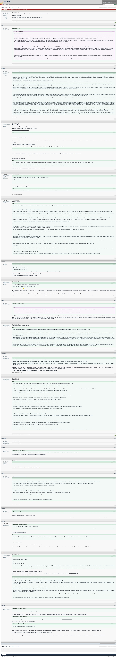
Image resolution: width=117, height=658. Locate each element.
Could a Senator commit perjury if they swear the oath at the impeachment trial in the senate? (24, 275)
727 (15, 7)
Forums (2, 4)
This (12, 186)
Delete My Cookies (9, 656)
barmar (3, 261)
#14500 (115, 605)
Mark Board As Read (14, 656)
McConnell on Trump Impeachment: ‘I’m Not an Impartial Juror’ (20, 130)
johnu (3, 300)
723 (9, 7)
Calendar (8, 4)
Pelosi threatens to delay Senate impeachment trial (18, 158)
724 (10, 7)
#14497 (115, 508)
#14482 (115, 25)
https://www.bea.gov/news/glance (73, 573)
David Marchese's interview (17, 325)
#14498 (115, 521)
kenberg (3, 521)
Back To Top (2, 656)
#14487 (115, 261)
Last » (18, 7)
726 (13, 7)
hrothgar (3, 68)
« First (6, 7)
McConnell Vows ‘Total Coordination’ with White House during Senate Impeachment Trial (23, 144)
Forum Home (5, 656)
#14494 (115, 447)
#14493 (115, 438)
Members (5, 4)
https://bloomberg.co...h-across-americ (18, 33)
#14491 (115, 353)
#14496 (115, 473)
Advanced (116, 4)
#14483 (115, 68)
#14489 (115, 300)
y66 (2, 25)
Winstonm (4, 172)
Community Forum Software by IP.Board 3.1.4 (111, 656)
